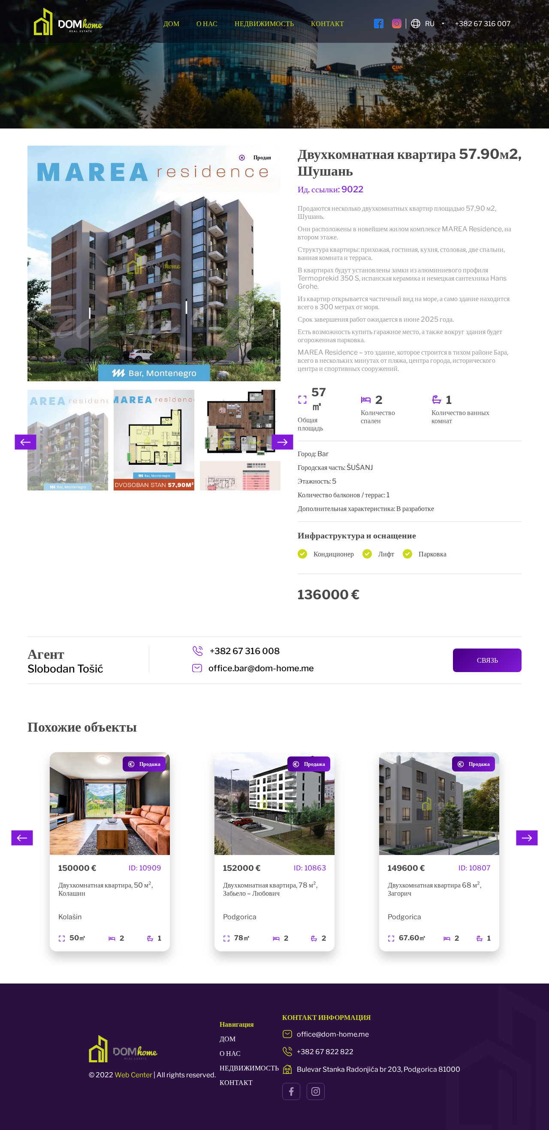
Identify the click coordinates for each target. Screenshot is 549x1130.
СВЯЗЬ (487, 660)
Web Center (133, 1075)
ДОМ (171, 24)
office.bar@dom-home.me (261, 668)
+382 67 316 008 (245, 651)
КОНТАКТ (327, 24)
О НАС (206, 24)
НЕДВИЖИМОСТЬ (264, 24)
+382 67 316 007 (483, 24)
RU (429, 24)
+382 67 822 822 (325, 1052)
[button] (25, 442)
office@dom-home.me (333, 1034)
